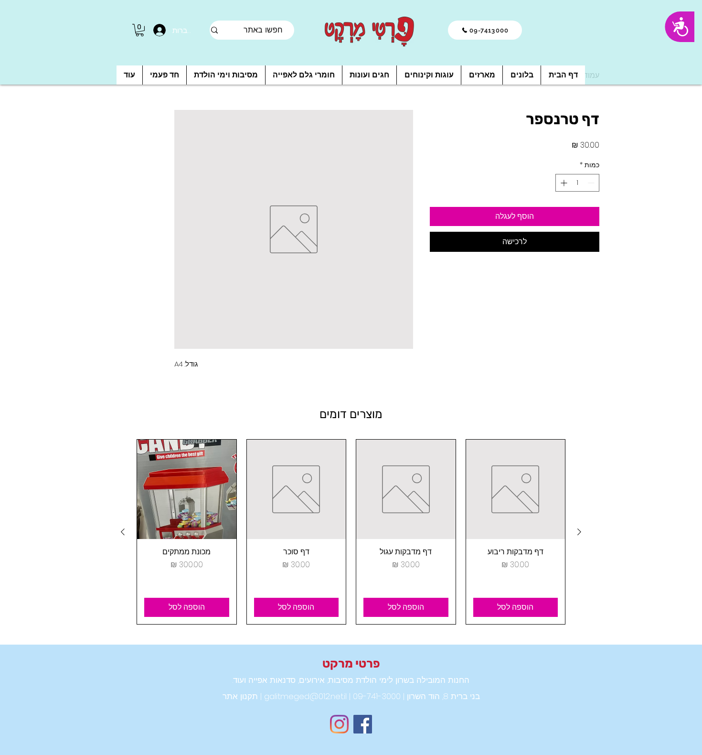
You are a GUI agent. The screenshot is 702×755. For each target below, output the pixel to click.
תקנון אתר (240, 696)
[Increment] (563, 182)
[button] (139, 30)
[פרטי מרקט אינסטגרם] (339, 724)
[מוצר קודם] (579, 532)
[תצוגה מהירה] (515, 489)
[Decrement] (592, 182)
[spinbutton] (577, 182)
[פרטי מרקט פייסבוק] (362, 724)
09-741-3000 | (374, 696)
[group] (351, 532)
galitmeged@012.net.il (304, 696)
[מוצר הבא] (122, 532)
